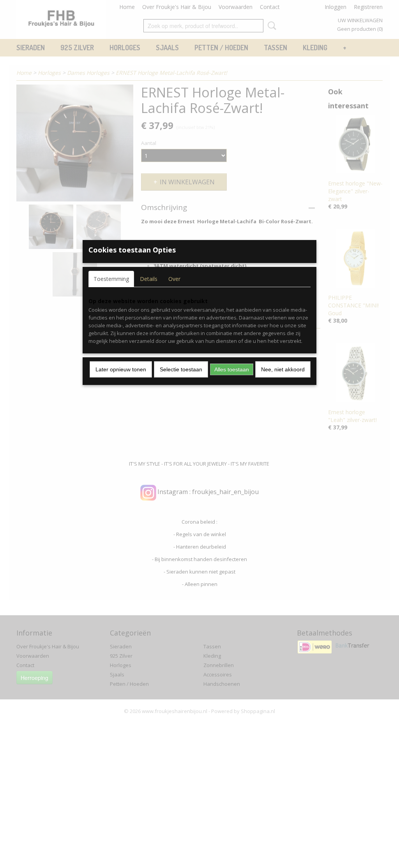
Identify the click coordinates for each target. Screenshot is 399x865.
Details (148, 278)
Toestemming (111, 278)
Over (174, 278)
